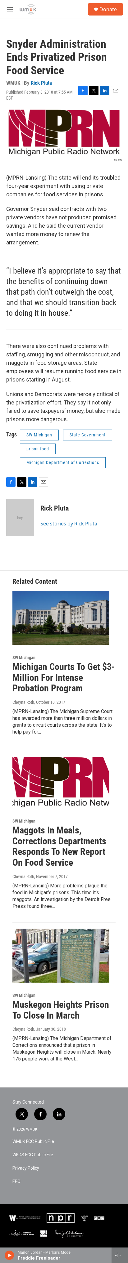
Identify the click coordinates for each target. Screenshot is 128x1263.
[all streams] (120, 1255)
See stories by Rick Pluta (68, 523)
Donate (108, 9)
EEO (16, 1181)
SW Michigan (39, 434)
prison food (37, 448)
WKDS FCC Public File (32, 1155)
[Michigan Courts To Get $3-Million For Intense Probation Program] (60, 618)
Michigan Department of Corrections (62, 462)
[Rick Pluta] (20, 517)
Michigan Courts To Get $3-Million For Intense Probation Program (63, 677)
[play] (9, 1255)
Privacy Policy (25, 1168)
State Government (88, 434)
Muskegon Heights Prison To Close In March (60, 1010)
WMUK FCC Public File (33, 1141)
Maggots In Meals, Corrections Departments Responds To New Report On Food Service (59, 846)
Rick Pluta (41, 83)
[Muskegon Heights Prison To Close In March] (60, 956)
